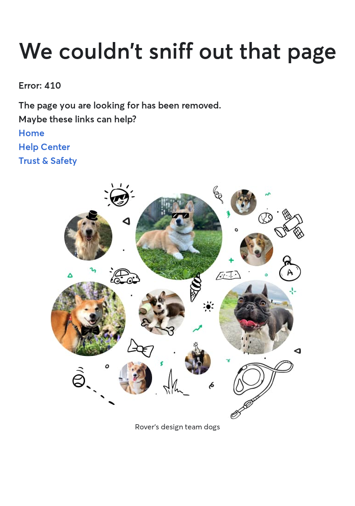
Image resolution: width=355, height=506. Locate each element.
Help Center (44, 146)
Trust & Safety (47, 160)
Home (31, 133)
